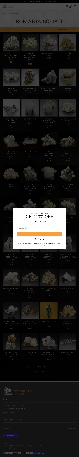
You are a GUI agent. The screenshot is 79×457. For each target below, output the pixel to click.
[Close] (63, 209)
